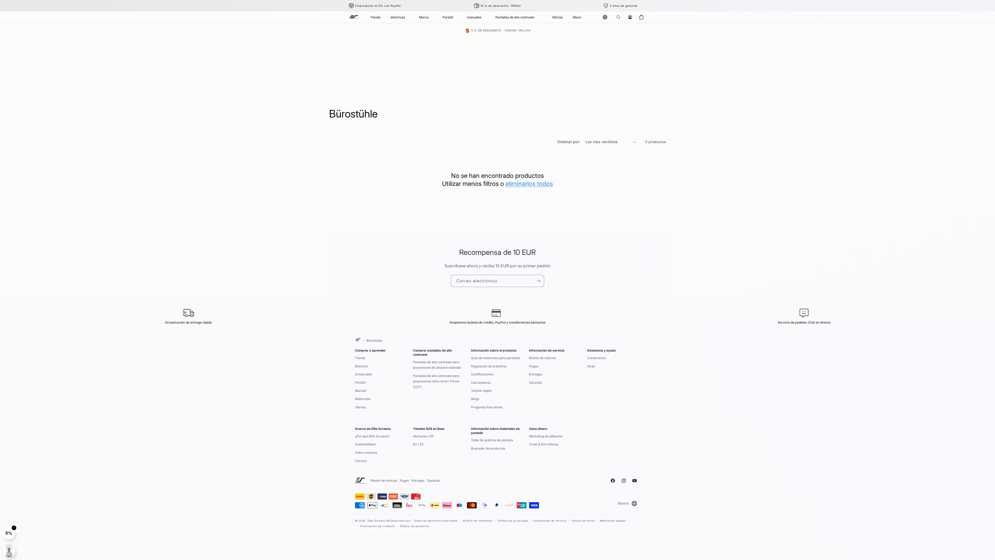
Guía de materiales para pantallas (495, 358)
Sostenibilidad (365, 444)
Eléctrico (361, 366)
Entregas (535, 374)
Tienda (360, 358)
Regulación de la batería (488, 366)
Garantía (535, 382)
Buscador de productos (488, 448)
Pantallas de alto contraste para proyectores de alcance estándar (437, 365)
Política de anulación (414, 526)
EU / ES (418, 444)
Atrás (591, 366)
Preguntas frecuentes (487, 407)
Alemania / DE (423, 436)
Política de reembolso (478, 520)
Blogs (475, 399)
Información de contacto (377, 526)
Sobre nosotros (366, 452)
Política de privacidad (513, 520)
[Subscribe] (538, 281)
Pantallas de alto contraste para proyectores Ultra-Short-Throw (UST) (436, 381)
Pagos (533, 366)
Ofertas (360, 407)
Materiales (363, 399)
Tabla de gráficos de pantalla (492, 440)
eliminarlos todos (529, 183)
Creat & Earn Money (544, 444)
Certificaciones (482, 374)
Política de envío (583, 520)
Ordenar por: (568, 141)
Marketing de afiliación (546, 436)
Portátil (360, 382)
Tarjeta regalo (481, 391)
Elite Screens (376, 520)
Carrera (361, 461)
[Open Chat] (9, 550)
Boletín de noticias (542, 358)
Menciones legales (613, 520)
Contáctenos (596, 358)
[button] (618, 17)
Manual (360, 391)
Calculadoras (481, 382)
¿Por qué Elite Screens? (372, 436)
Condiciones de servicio (549, 520)
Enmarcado (363, 374)
